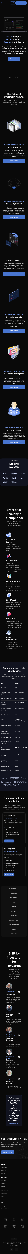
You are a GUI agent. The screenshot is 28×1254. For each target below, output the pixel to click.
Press (2, 1196)
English (13, 1238)
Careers (3, 1183)
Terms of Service (5, 1209)
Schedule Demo (7, 1152)
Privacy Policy (4, 1206)
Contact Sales (9, 841)
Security (3, 1173)
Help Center (4, 1193)
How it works (14, 160)
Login (13, 3)
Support (8, 3)
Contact (3, 1186)
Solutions (3, 1170)
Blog (2, 1199)
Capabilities (4, 1167)
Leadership (4, 1180)
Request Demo (21, 3)
